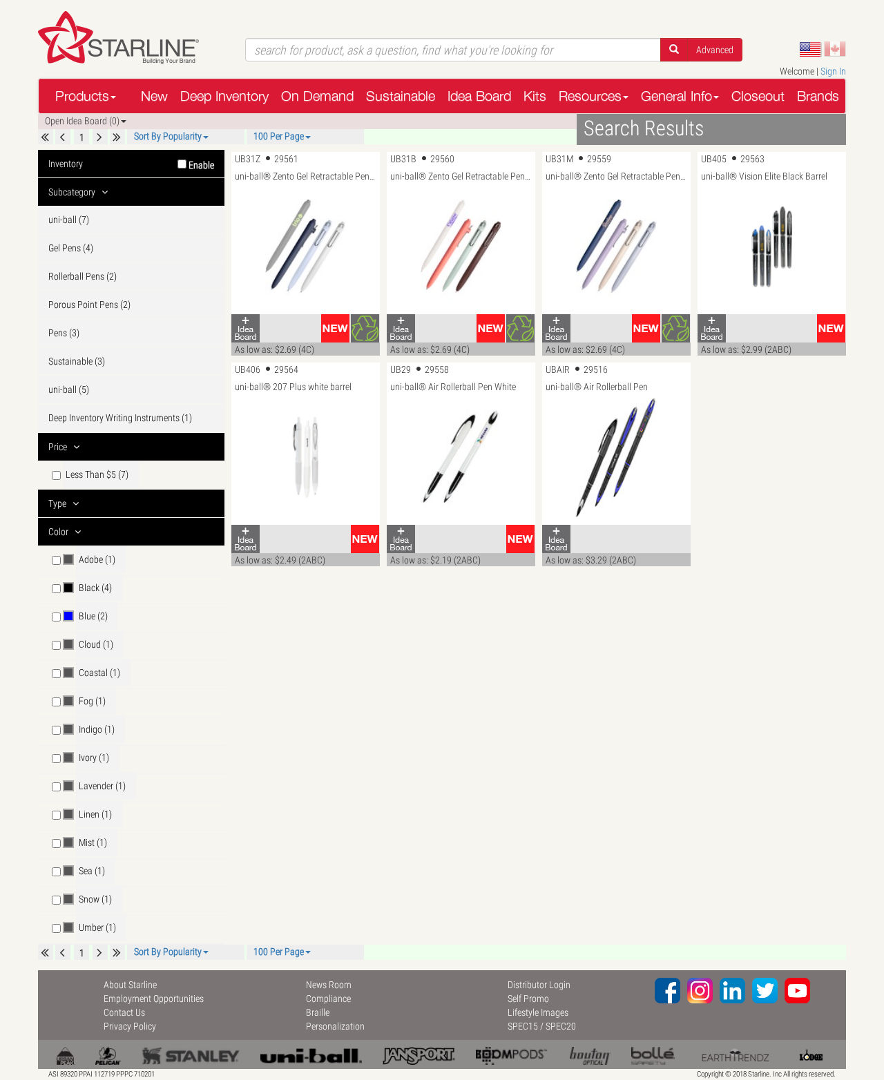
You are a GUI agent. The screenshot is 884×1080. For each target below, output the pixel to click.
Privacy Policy (130, 1026)
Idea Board (479, 96)
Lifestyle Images (538, 1012)
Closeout (758, 96)
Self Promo (528, 998)
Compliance (328, 998)
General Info (676, 96)
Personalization (335, 1026)
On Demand (317, 96)
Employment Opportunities (154, 998)
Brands (818, 96)
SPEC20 (561, 1026)
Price (58, 446)
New (154, 96)
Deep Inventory (224, 96)
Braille (317, 1012)
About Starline (130, 984)
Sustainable (400, 96)
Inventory (131, 164)
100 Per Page (278, 136)
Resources (590, 96)
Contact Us (124, 1012)
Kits (534, 96)
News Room (329, 984)
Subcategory (72, 191)
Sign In (833, 71)
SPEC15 (523, 1026)
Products (82, 96)
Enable (200, 165)
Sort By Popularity (168, 136)
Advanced (714, 49)
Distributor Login (539, 984)
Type (58, 503)
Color (59, 531)
